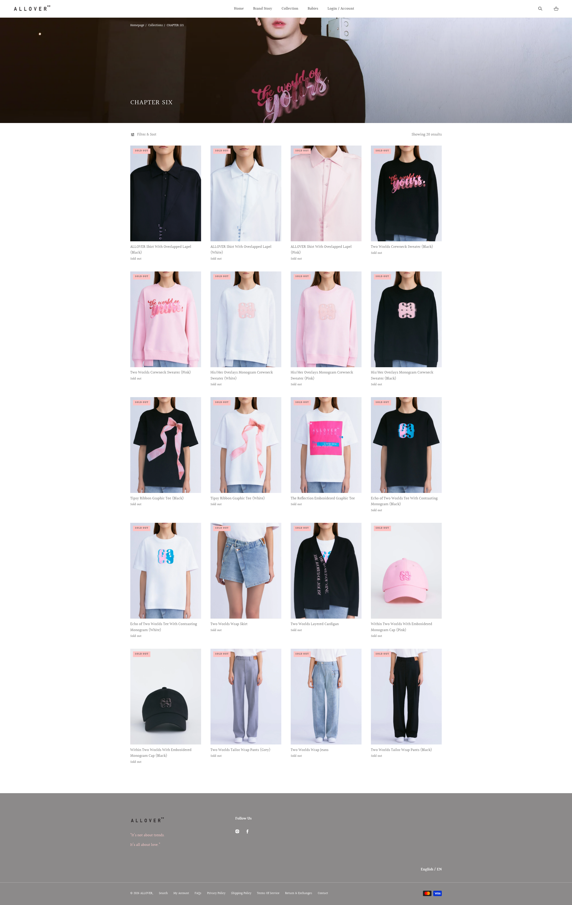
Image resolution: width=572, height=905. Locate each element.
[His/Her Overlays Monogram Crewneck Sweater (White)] (245, 319)
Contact (323, 893)
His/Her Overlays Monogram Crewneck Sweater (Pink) (322, 375)
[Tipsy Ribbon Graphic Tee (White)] (245, 445)
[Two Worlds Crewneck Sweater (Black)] (406, 193)
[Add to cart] (192, 233)
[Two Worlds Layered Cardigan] (326, 571)
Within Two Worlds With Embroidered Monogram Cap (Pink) (401, 627)
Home (239, 9)
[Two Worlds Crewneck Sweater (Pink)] (165, 319)
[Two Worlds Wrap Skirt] (245, 571)
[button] (540, 8)
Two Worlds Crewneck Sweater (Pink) (160, 372)
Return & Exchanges (298, 893)
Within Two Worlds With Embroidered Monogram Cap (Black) (160, 753)
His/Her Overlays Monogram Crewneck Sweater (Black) (402, 375)
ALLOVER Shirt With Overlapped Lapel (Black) (160, 250)
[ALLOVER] (32, 8)
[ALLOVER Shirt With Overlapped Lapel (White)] (245, 193)
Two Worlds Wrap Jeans (309, 750)
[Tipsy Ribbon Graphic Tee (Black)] (165, 445)
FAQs (198, 893)
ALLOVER (146, 893)
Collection (290, 9)
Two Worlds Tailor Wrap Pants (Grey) (240, 750)
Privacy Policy (216, 893)
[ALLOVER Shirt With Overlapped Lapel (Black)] (165, 193)
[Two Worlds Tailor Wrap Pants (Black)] (406, 696)
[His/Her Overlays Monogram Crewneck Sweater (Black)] (406, 319)
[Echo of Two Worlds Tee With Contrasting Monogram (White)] (165, 571)
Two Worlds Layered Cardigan (315, 624)
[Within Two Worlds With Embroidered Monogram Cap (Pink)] (406, 571)
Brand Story (262, 9)
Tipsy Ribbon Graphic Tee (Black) (157, 498)
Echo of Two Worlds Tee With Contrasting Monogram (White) (163, 627)
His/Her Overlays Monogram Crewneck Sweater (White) (241, 375)
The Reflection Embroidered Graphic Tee (323, 498)
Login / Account (341, 9)
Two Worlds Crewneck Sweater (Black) (402, 247)
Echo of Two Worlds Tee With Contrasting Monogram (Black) (404, 501)
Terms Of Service (268, 893)
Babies (313, 9)
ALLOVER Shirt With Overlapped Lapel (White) (240, 250)
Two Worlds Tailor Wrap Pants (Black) (401, 750)
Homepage (137, 25)
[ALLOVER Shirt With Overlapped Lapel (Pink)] (326, 193)
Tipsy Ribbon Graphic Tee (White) (237, 498)
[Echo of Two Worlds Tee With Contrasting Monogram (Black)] (406, 445)
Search (163, 893)
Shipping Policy (241, 893)
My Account (181, 893)
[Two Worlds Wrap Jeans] (326, 696)
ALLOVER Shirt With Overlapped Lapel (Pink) (321, 250)
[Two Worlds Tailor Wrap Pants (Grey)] (245, 696)
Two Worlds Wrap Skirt (229, 624)
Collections (155, 25)
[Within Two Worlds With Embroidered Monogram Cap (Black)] (165, 696)
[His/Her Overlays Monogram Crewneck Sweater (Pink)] (326, 319)
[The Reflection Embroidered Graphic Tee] (326, 445)
